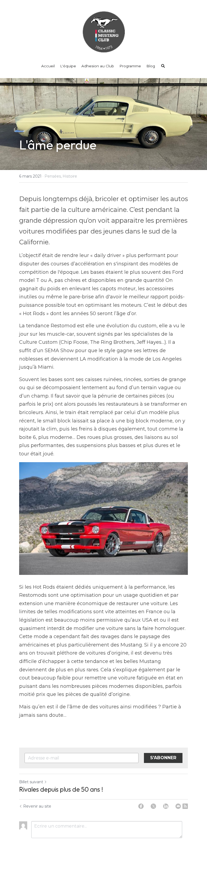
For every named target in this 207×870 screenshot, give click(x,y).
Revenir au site (37, 806)
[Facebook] (141, 806)
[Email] (178, 806)
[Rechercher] (163, 66)
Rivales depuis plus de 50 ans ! (61, 789)
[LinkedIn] (165, 806)
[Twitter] (153, 806)
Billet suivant (31, 781)
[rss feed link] (185, 806)
